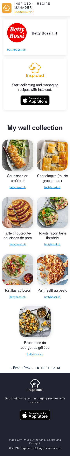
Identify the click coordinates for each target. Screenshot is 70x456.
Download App (24, 12)
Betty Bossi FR (44, 33)
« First (15, 367)
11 (47, 367)
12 (53, 367)
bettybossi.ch (16, 49)
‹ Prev (25, 367)
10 (42, 367)
